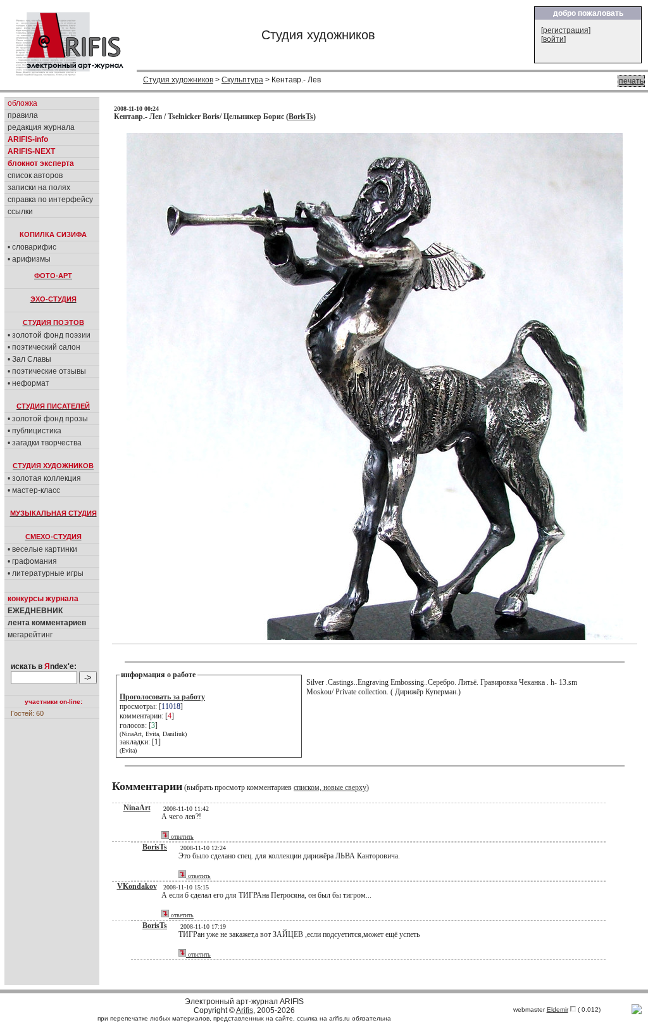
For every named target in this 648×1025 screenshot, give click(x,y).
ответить (181, 836)
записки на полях (39, 187)
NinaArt (137, 807)
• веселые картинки (42, 549)
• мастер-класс (34, 490)
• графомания (32, 561)
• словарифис (32, 247)
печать (631, 81)
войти (553, 39)
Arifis (244, 1010)
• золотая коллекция (44, 478)
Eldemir (557, 1009)
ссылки (20, 211)
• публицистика (34, 430)
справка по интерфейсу (50, 199)
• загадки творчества (45, 442)
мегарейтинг (30, 634)
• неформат (28, 383)
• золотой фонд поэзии (49, 335)
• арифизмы (29, 259)
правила (23, 115)
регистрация (566, 30)
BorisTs (301, 116)
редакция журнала (41, 127)
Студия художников (178, 79)
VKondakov (137, 886)
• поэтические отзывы (47, 371)
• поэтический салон (44, 347)
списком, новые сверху (330, 787)
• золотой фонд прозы (48, 418)
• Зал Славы (29, 359)
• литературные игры (46, 573)
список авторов (35, 175)
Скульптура (242, 79)
